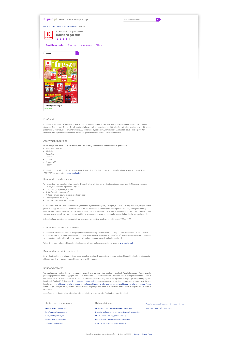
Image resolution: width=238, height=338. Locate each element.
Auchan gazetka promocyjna (55, 319)
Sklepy (99, 45)
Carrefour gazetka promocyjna (56, 312)
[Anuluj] (77, 53)
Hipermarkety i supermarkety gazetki (64, 26)
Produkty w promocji (153, 304)
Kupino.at (164, 304)
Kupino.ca (173, 304)
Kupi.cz (181, 304)
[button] (57, 39)
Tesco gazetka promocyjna (54, 316)
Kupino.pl (46, 26)
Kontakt (136, 334)
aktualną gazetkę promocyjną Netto (105, 284)
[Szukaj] (158, 20)
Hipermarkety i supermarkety (84, 281)
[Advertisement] (119, 5)
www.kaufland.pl (74, 173)
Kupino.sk (158, 308)
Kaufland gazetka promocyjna (55, 308)
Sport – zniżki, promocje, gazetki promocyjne (111, 323)
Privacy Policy (147, 334)
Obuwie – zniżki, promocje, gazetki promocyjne (112, 319)
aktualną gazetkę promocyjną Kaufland (74, 284)
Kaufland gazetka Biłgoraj (61, 85)
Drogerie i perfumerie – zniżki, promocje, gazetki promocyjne (117, 312)
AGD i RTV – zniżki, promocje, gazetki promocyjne (113, 308)
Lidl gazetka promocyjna (53, 323)
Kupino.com (168, 308)
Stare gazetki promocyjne (80, 45)
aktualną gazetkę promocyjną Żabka (136, 284)
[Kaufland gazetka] (48, 39)
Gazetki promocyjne (54, 45)
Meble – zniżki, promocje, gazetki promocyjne (111, 316)
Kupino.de (149, 308)
